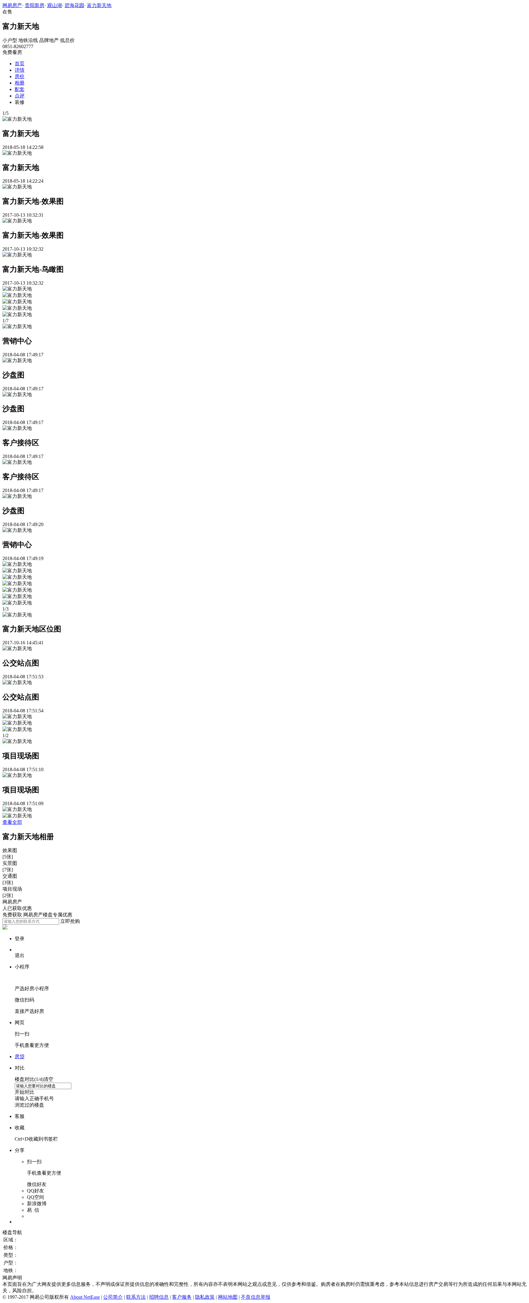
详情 (19, 70)
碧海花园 (74, 5)
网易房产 (12, 5)
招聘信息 (159, 1297)
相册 (19, 82)
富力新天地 (99, 5)
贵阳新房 (34, 5)
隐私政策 (205, 1297)
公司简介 (113, 1297)
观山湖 (54, 5)
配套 (19, 89)
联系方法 (136, 1297)
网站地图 (228, 1297)
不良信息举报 (255, 1297)
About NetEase (85, 1297)
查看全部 (12, 822)
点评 (19, 95)
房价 (19, 76)
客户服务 (182, 1297)
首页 (19, 63)
